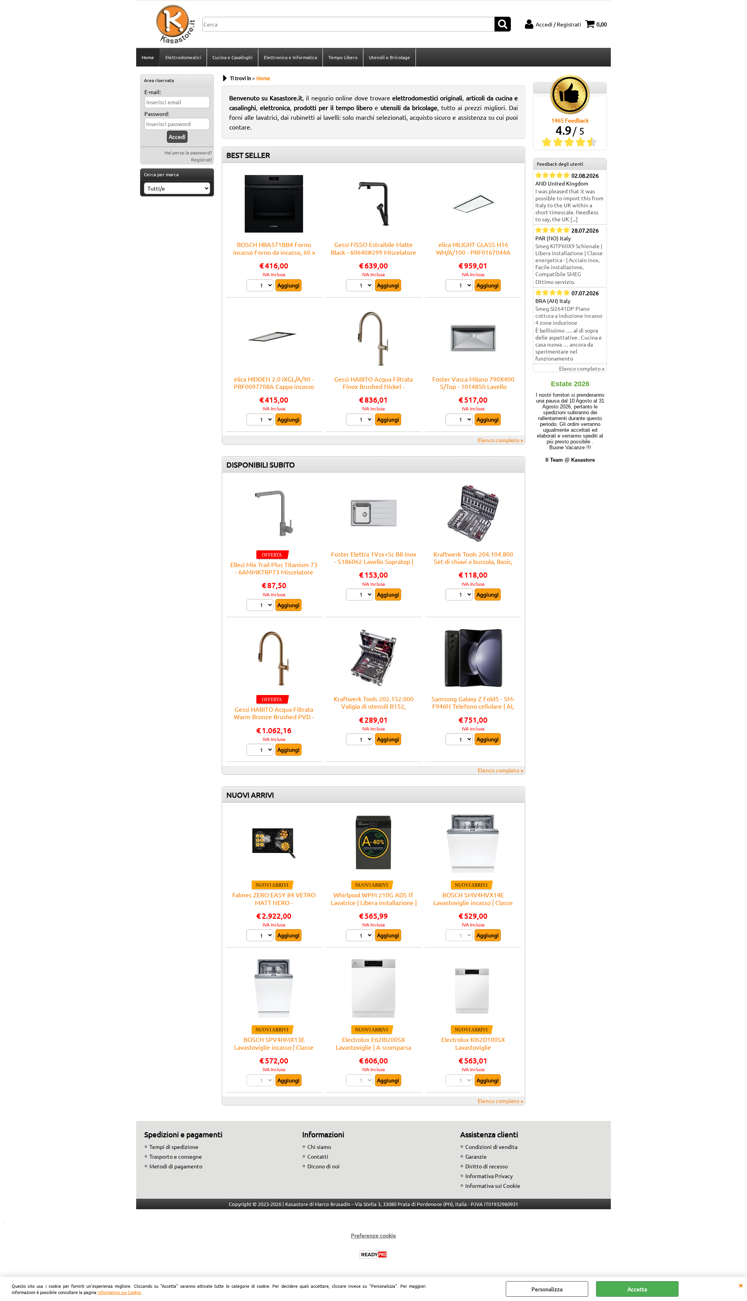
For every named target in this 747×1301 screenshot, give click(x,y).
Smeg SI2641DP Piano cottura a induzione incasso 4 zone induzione (568, 315)
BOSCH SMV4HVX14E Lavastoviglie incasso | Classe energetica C (473, 902)
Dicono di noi (323, 1166)
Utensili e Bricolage (389, 57)
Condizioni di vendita (491, 1146)
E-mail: (152, 91)
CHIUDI (740, 1285)
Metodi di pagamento (175, 1166)
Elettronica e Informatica (290, 57)
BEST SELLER (248, 154)
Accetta (637, 1288)
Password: (156, 113)
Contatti (317, 1156)
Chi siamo (319, 1146)
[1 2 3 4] (360, 595)
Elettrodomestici (183, 57)
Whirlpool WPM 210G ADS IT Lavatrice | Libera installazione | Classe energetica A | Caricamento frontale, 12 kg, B (374, 906)
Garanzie (476, 1156)
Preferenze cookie (373, 1235)
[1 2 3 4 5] (260, 286)
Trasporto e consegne (175, 1156)
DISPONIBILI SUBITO (260, 464)
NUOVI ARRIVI (250, 794)
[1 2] (360, 286)
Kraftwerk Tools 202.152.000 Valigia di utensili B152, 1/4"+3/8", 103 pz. (374, 706)
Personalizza (547, 1288)
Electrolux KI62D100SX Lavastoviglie (473, 1043)
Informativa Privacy (489, 1175)
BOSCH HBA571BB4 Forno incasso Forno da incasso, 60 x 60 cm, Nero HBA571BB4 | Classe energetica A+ (274, 255)
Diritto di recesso (486, 1166)
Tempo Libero (343, 57)
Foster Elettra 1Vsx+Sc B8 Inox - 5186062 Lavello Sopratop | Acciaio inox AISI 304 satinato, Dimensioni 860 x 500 (373, 565)
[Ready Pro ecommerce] (373, 1254)
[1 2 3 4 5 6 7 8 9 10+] (360, 936)
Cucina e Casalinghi (232, 57)
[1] (460, 740)
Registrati (201, 159)
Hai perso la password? (188, 152)
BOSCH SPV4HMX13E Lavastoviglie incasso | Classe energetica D (274, 1046)
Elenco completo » (500, 439)
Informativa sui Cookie (119, 1292)
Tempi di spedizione (173, 1146)
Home (148, 57)
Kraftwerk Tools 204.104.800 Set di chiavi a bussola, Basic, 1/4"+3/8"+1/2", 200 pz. (473, 561)
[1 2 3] (260, 420)
